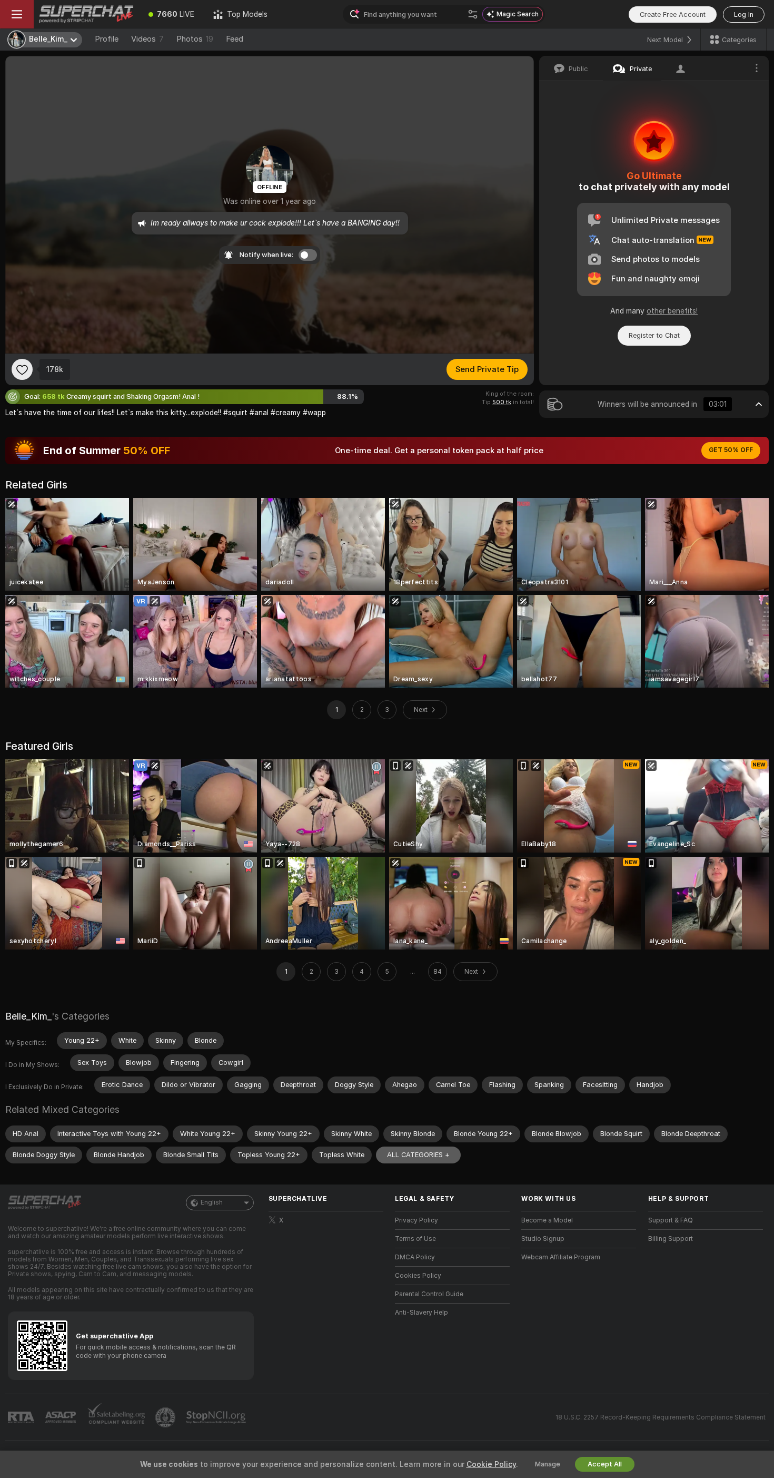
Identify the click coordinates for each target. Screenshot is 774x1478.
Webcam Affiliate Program (560, 1257)
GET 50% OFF (731, 450)
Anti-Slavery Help (421, 1312)
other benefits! (672, 311)
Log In (743, 14)
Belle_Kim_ (28, 1016)
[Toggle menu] (17, 14)
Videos (147, 39)
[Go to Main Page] (86, 14)
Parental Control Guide (429, 1294)
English (212, 1202)
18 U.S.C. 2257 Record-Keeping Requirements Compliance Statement (660, 1417)
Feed (234, 39)
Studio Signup (542, 1238)
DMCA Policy (415, 1257)
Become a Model (547, 1220)
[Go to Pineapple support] (166, 1417)
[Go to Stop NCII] (217, 1417)
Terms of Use (415, 1238)
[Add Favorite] (22, 369)
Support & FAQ (670, 1220)
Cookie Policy (491, 1464)
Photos (194, 39)
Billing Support (670, 1238)
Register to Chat (654, 335)
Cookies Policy (418, 1275)
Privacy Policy (416, 1220)
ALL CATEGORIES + (418, 1155)
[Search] (472, 14)
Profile (106, 39)
